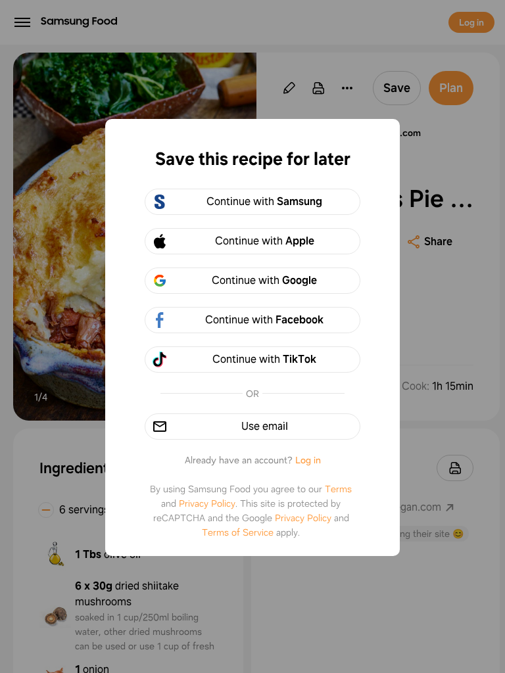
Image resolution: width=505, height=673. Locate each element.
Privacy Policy (207, 503)
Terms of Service (238, 532)
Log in (308, 460)
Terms (338, 489)
